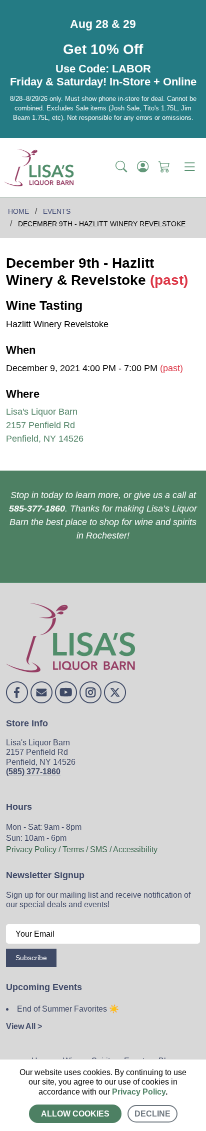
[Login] (143, 167)
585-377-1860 (37, 509)
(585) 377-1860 (33, 771)
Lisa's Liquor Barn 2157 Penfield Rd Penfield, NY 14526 (45, 425)
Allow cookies (75, 1114)
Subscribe (31, 958)
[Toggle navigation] (189, 167)
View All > (24, 1026)
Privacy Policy (139, 1092)
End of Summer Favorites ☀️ (68, 1009)
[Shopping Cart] (164, 167)
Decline (152, 1114)
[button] (121, 167)
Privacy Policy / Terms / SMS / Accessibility (82, 849)
